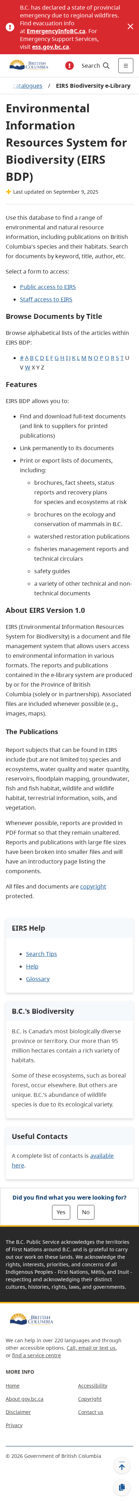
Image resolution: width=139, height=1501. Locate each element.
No (86, 1212)
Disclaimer (18, 1412)
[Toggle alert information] (69, 65)
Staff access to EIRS (46, 299)
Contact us (90, 1412)
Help (32, 966)
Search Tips (41, 954)
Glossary (38, 979)
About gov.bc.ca (24, 1398)
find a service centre (36, 1355)
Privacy (14, 1425)
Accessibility (92, 1385)
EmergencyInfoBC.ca (56, 31)
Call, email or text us (91, 1347)
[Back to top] (121, 1465)
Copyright (90, 1398)
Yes (61, 1212)
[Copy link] (121, 1487)
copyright (93, 886)
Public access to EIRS (48, 287)
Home (13, 1385)
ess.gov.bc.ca (50, 47)
